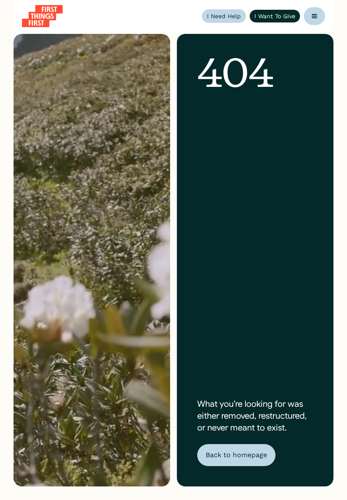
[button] (314, 16)
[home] (42, 16)
